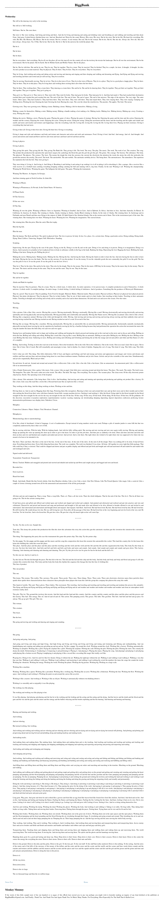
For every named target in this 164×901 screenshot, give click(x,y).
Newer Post (9, 882)
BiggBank (82, 4)
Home (86, 882)
